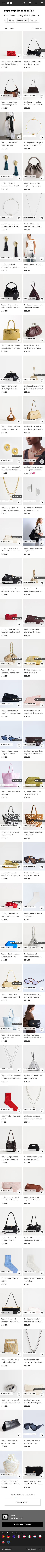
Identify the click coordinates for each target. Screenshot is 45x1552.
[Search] (24, 3)
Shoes (11, 20)
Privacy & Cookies (31, 1549)
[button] (3, 1536)
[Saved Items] (36, 3)
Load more (22, 1502)
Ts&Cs (41, 1549)
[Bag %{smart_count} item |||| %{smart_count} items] (42, 3)
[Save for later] (19, 56)
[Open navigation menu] (3, 3)
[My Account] (30, 3)
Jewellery (34, 20)
